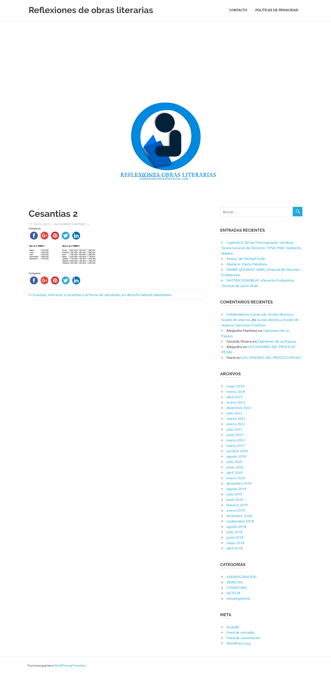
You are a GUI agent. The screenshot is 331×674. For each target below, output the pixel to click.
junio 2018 (235, 537)
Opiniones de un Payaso (277, 341)
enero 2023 (236, 402)
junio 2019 (235, 499)
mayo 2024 (235, 386)
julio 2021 (234, 429)
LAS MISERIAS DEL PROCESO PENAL (271, 357)
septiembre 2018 (240, 521)
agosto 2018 (236, 526)
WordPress (62, 665)
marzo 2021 (236, 440)
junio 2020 (235, 467)
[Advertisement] (165, 54)
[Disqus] (117, 366)
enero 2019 (236, 510)
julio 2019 (234, 494)
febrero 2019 (237, 504)
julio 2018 (234, 531)
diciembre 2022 (239, 407)
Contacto (238, 10)
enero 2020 (236, 477)
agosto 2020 (236, 456)
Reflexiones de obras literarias (91, 10)
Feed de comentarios (243, 637)
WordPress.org (238, 643)
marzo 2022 (236, 418)
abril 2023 (235, 396)
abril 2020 (235, 472)
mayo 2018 (235, 542)
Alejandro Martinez (70, 224)
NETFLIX (233, 592)
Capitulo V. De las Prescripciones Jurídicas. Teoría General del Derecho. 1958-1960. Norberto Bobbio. (261, 247)
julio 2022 (234, 413)
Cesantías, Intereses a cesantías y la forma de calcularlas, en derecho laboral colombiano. (101, 294)
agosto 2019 (236, 488)
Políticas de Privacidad (276, 10)
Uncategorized (238, 598)
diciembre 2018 (239, 515)
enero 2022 (236, 423)
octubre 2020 (237, 450)
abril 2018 (235, 548)
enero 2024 (236, 391)
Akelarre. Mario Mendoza (247, 264)
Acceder (233, 626)
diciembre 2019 (239, 483)
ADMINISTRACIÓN (241, 576)
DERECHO (235, 582)
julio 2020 (234, 461)
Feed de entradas (240, 632)
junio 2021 (235, 434)
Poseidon (79, 665)
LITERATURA (237, 587)
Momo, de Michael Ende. (246, 258)
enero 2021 (236, 445)
